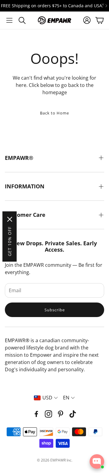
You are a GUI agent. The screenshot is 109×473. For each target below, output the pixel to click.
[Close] (9, 219)
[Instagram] (48, 414)
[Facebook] (36, 414)
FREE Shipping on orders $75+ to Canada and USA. (52, 6)
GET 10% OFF (9, 241)
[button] (9, 20)
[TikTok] (72, 414)
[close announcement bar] (102, 4)
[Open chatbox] (97, 461)
